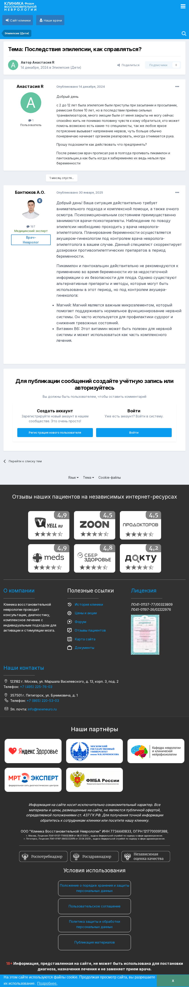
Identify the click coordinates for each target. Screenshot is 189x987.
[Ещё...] (177, 86)
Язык (72, 477)
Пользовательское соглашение (94, 906)
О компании (19, 590)
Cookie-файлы (109, 477)
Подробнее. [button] (47, 983)
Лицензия (144, 590)
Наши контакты (23, 668)
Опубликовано (80, 86)
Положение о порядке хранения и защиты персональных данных (94, 888)
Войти (134, 432)
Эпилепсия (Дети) (66, 67)
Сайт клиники (20, 20)
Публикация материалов (94, 942)
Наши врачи (53, 20)
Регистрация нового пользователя (55, 432)
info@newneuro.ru (42, 709)
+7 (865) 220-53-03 (43, 700)
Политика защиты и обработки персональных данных (94, 924)
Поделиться (129, 65)
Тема (87, 477)
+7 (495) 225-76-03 (36, 687)
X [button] (173, 981)
